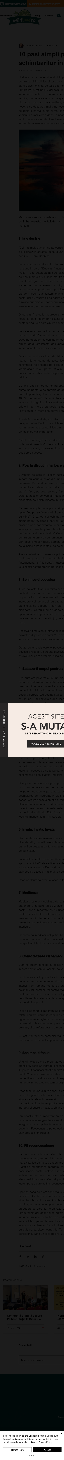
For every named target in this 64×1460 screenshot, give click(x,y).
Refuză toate (17, 1449)
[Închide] (59, 1435)
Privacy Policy (45, 1442)
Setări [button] (32, 1455)
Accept (47, 1449)
